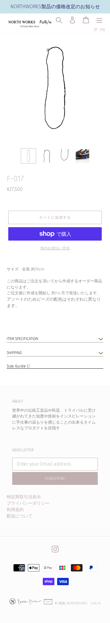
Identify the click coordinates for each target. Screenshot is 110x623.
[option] (28, 156)
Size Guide (17, 366)
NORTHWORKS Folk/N (84, 603)
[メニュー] (99, 20)
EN (102, 29)
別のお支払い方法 (55, 248)
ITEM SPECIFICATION (22, 339)
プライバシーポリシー (28, 503)
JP (95, 29)
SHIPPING (14, 353)
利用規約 (15, 509)
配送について (19, 516)
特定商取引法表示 (24, 496)
